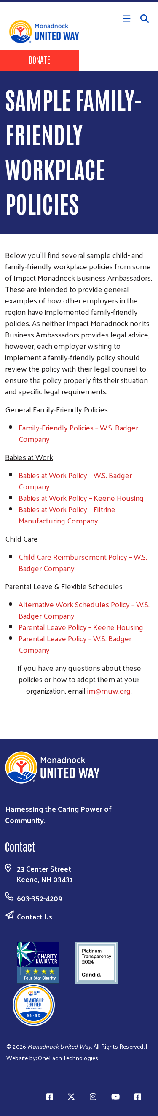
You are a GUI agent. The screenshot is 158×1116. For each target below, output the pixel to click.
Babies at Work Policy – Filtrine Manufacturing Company (67, 514)
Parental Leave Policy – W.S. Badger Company (75, 643)
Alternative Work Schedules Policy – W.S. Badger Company (84, 609)
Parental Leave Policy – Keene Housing (81, 627)
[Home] (79, 1)
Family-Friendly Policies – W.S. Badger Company (78, 433)
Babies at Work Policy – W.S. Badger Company (75, 480)
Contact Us (34, 916)
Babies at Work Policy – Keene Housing (81, 498)
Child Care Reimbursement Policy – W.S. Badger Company (83, 562)
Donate (39, 59)
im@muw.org (109, 690)
